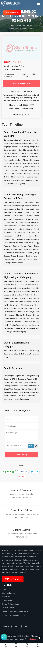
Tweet (35, 472)
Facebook (23, 472)
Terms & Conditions (10, 604)
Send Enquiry (21, 455)
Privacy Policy (8, 608)
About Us (6, 597)
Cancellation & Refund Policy (15, 611)
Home (4, 589)
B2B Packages (8, 593)
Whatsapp (10, 472)
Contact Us (7, 600)
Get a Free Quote (20, 83)
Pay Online (13, 579)
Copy (22, 476)
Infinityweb (32, 639)
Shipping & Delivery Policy (13, 615)
